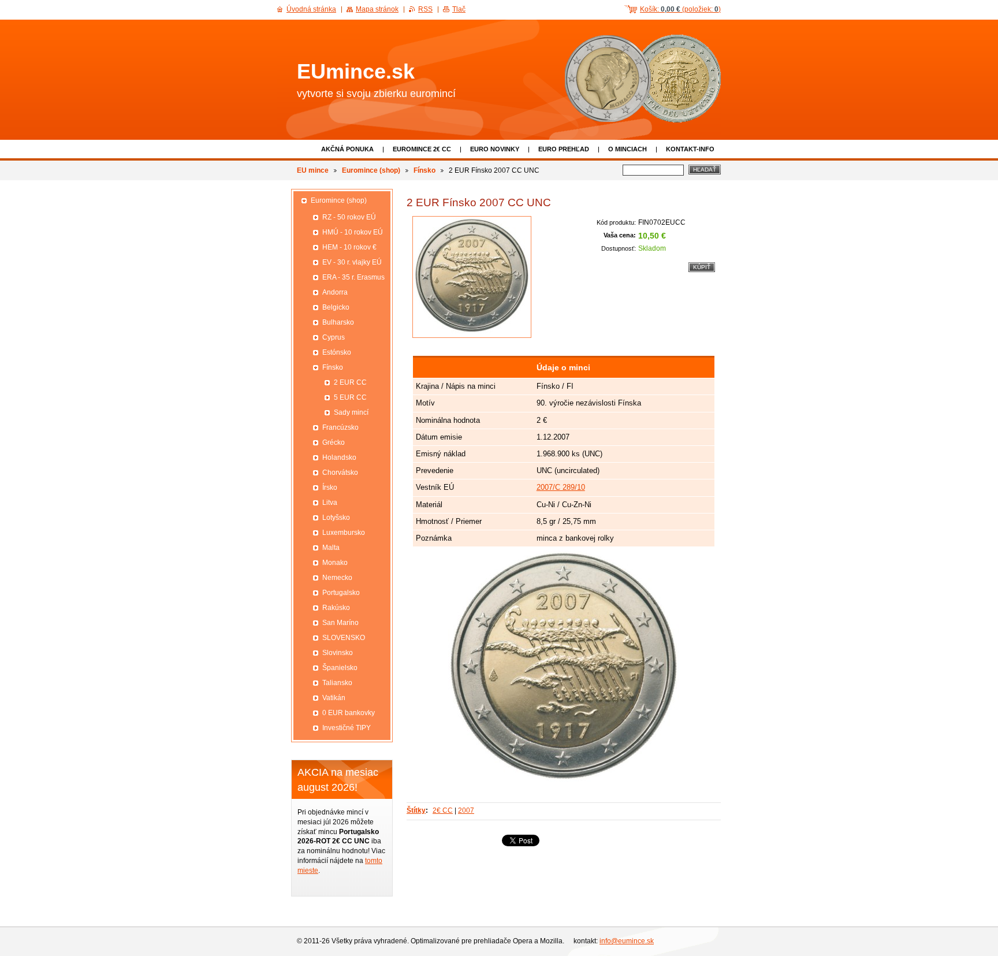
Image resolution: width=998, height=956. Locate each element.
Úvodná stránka (311, 9)
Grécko (333, 442)
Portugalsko (341, 593)
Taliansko (337, 683)
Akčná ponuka (347, 149)
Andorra (335, 292)
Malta (331, 548)
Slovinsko (337, 653)
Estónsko (336, 352)
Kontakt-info (690, 149)
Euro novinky (494, 149)
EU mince (313, 170)
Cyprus (333, 337)
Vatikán (333, 698)
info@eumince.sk (626, 941)
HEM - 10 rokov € (349, 247)
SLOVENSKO (343, 638)
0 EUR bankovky (348, 713)
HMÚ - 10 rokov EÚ (352, 232)
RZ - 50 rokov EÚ (349, 217)
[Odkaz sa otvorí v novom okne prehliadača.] (471, 277)
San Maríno (340, 623)
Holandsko (339, 457)
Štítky (416, 810)
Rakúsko (336, 608)
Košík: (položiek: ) (680, 9)
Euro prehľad (563, 149)
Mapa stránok (377, 9)
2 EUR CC (350, 382)
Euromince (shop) (371, 170)
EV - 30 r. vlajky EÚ (352, 262)
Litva (329, 503)
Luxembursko (343, 533)
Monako (335, 563)
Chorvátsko (340, 472)
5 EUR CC (350, 397)
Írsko (329, 487)
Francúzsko (340, 427)
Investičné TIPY (346, 728)
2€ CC (443, 810)
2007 (466, 810)
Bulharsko (338, 322)
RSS (425, 9)
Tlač (459, 9)
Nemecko (337, 578)
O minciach (627, 149)
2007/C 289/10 (561, 487)
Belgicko (335, 307)
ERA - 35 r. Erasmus (353, 277)
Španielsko (340, 668)
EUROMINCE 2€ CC (422, 149)
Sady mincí (351, 412)
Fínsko (424, 170)
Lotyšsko (336, 518)
